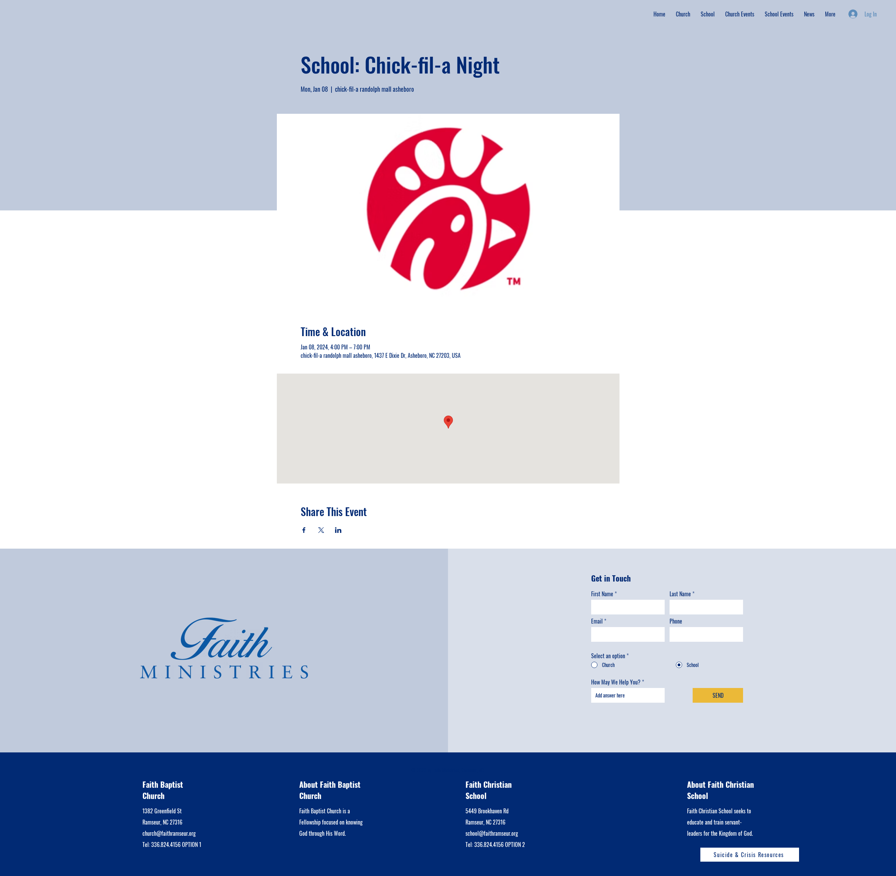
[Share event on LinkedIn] (338, 530)
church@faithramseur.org (169, 833)
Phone (676, 621)
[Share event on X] (321, 530)
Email (597, 621)
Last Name (680, 594)
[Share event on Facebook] (304, 530)
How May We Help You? (615, 682)
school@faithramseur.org (491, 833)
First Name (602, 594)
